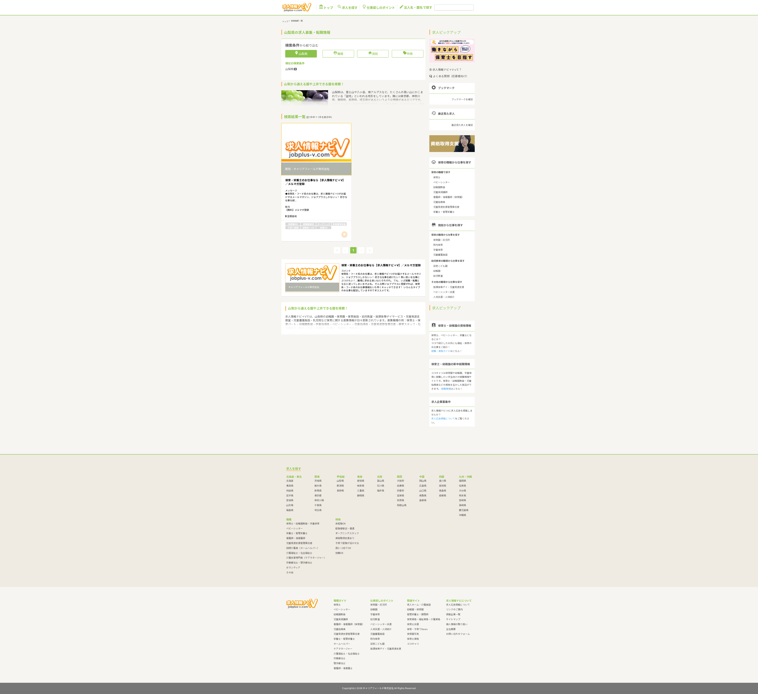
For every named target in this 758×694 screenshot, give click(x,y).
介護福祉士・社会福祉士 (299, 552)
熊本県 (462, 495)
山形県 (289, 505)
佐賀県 (462, 485)
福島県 (289, 510)
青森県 (289, 485)
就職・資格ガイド (440, 351)
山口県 (422, 490)
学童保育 (438, 249)
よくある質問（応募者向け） (450, 76)
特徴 (408, 53)
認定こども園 (440, 265)
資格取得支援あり (344, 538)
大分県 (462, 490)
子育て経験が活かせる (347, 543)
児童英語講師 (440, 192)
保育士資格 (413, 638)
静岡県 (360, 495)
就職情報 (446, 388)
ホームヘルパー (342, 643)
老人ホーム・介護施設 (419, 604)
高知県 (442, 485)
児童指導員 (439, 202)
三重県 (360, 490)
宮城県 (289, 500)
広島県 (422, 485)
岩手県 (289, 495)
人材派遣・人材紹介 (444, 296)
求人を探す (347, 7)
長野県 (340, 490)
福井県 (380, 490)
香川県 (442, 480)
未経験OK (340, 523)
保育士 (436, 177)
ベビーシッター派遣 (444, 292)
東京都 (318, 495)
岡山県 (422, 480)
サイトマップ (453, 619)
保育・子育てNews (417, 629)
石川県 (380, 485)
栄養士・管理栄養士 (444, 211)
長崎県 (462, 505)
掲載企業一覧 (453, 614)
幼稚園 (436, 270)
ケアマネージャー (343, 648)
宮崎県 (462, 500)
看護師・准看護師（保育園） (448, 197)
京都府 (400, 490)
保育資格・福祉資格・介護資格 (423, 619)
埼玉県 (318, 510)
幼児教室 (438, 275)
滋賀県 (400, 495)
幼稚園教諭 (439, 187)
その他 (289, 572)
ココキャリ (413, 643)
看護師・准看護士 (343, 668)
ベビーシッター (441, 182)
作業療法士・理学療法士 (299, 562)
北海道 (289, 480)
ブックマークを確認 (462, 99)
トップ (326, 7)
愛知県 (360, 480)
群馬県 (318, 490)
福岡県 (462, 480)
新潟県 (340, 485)
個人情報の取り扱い (456, 624)
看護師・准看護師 (295, 538)
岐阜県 (360, 485)
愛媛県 (442, 495)
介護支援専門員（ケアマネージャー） (306, 557)
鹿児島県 (463, 510)
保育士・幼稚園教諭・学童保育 (302, 523)
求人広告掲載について (443, 418)
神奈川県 (319, 500)
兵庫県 (400, 485)
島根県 (422, 500)
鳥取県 (422, 495)
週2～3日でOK (343, 548)
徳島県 (442, 490)
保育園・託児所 (441, 239)
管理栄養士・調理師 (417, 614)
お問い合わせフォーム (458, 633)
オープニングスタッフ (347, 533)
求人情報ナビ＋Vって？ (447, 69)
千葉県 (318, 505)
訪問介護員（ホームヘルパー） (302, 548)
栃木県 (318, 485)
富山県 (380, 480)
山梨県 (340, 480)
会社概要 (451, 629)
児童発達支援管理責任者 (446, 206)
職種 (338, 53)
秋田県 (289, 490)
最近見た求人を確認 (462, 125)
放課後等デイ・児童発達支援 (448, 287)
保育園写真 (413, 633)
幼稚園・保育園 (415, 609)
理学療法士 (339, 663)
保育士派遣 (413, 624)
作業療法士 (339, 658)
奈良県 (400, 500)
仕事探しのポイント (378, 7)
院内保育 (438, 244)
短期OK (339, 552)
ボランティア (293, 567)
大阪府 (400, 480)
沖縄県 (462, 515)
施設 (373, 53)
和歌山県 (401, 505)
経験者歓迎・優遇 (344, 528)
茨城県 (318, 480)
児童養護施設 (440, 254)
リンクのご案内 (454, 609)
